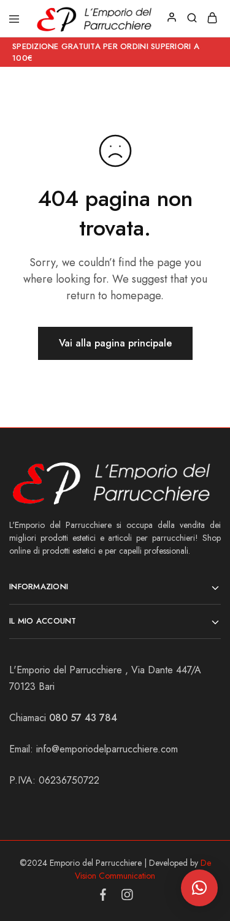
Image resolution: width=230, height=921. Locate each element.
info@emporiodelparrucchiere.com (107, 749)
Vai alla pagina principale (115, 343)
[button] (199, 887)
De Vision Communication (143, 869)
